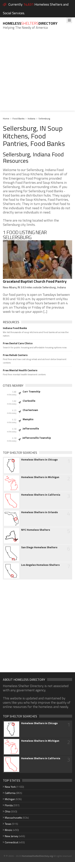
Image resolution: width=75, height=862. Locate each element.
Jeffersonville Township (36, 437)
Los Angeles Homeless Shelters (40, 565)
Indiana (31, 118)
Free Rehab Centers (15, 355)
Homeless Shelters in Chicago (39, 459)
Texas (8, 824)
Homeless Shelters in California (40, 494)
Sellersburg (44, 118)
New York (10, 787)
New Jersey (11, 836)
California (10, 793)
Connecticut (11, 842)
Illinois (8, 830)
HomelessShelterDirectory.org (37, 856)
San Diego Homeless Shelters (39, 547)
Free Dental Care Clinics (17, 343)
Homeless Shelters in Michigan (40, 477)
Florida (9, 805)
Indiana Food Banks (15, 328)
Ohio (7, 811)
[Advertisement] (37, 73)
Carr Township (31, 391)
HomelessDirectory (30, 23)
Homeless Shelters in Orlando (39, 512)
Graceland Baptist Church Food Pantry (35, 281)
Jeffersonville (31, 428)
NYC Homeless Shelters (35, 529)
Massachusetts (13, 818)
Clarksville (29, 400)
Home (6, 118)
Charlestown (30, 410)
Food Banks (18, 118)
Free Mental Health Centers (20, 370)
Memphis (28, 419)
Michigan (10, 799)
